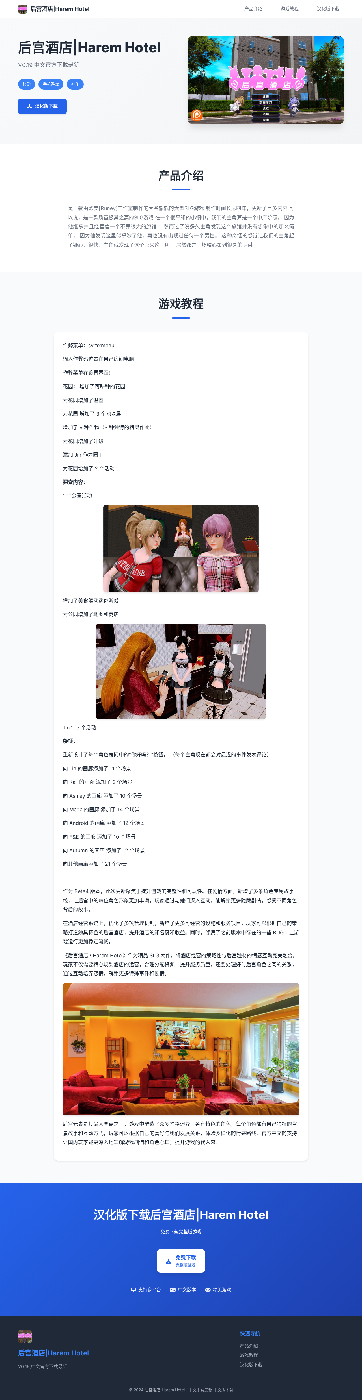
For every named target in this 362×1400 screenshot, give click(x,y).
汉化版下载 (328, 9)
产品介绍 (253, 9)
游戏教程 (290, 9)
